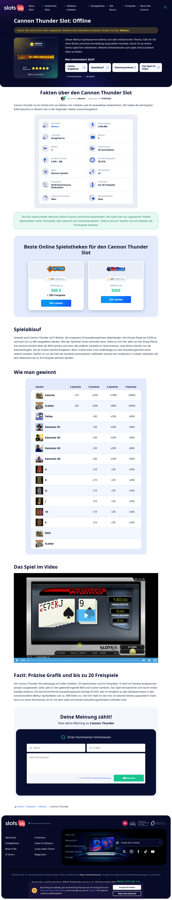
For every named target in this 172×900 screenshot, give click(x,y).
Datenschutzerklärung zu (101, 778)
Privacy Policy (59, 890)
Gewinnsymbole (124, 67)
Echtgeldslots (98, 5)
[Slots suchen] (165, 7)
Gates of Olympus (44, 843)
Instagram (131, 851)
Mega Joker (40, 854)
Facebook (138, 851)
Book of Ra (10, 848)
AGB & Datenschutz (75, 846)
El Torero (10, 854)
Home (20, 806)
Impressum (71, 840)
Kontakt (69, 857)
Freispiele (130, 5)
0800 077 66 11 (128, 882)
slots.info (15, 823)
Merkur (124, 30)
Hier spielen (56, 303)
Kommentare (75, 76)
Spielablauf (97, 67)
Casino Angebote (73, 67)
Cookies (91, 890)
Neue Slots (10, 837)
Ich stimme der (96, 778)
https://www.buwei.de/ (90, 874)
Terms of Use (46, 890)
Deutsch (31, 806)
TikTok (146, 851)
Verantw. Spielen (73, 851)
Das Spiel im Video (148, 67)
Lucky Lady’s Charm (45, 848)
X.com (124, 851)
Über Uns (70, 834)
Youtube (153, 851)
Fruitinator (40, 837)
